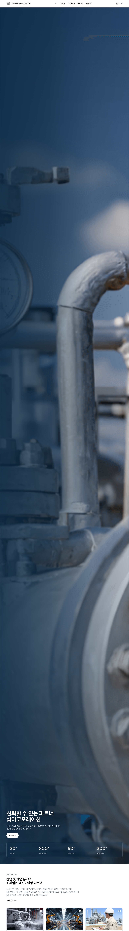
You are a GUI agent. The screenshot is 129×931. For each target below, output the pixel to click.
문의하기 (88, 4)
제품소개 (80, 4)
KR (117, 4)
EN (121, 4)
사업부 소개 (71, 4)
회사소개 (62, 4)
